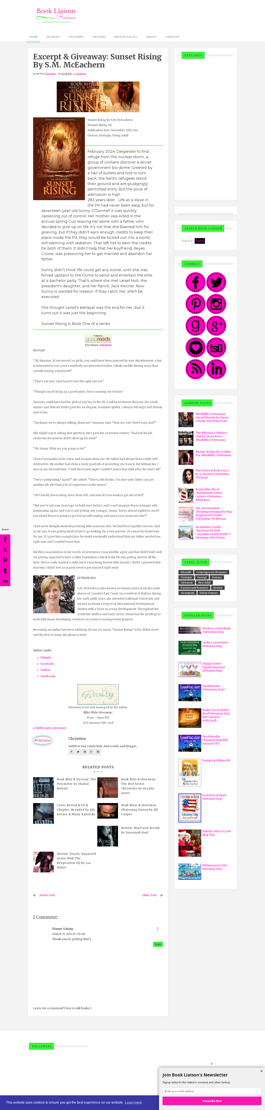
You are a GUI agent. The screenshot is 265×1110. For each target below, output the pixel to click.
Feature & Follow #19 (216, 760)
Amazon (105, 345)
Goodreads (47, 676)
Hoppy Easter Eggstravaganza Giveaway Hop (213, 667)
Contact (172, 36)
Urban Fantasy (209, 592)
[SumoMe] (5, 581)
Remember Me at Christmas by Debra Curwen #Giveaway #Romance (208, 495)
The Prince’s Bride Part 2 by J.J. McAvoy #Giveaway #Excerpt (212, 474)
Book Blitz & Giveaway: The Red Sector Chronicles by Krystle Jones (138, 786)
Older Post (149, 895)
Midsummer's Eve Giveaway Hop (214, 867)
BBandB (186, 572)
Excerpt (202, 577)
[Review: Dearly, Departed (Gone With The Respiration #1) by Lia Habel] (43, 862)
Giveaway (187, 582)
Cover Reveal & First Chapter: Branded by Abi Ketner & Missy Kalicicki (76, 809)
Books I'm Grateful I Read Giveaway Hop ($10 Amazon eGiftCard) (216, 715)
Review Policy (125, 36)
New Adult (204, 582)
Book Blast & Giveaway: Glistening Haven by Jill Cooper (139, 809)
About (151, 36)
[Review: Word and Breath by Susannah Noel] (107, 836)
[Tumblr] (5, 570)
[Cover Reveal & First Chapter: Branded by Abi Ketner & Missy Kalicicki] (43, 813)
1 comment (79, 73)
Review (217, 587)
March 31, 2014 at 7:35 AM (68, 934)
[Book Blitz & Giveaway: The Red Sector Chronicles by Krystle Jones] (107, 787)
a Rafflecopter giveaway (49, 728)
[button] (212, 1075)
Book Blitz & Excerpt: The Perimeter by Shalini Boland (76, 784)
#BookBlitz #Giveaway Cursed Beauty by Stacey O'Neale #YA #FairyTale (212, 417)
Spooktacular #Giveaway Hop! (213, 687)
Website (45, 657)
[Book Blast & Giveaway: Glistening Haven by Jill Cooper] (107, 811)
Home (33, 36)
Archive (99, 36)
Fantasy (217, 577)
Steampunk (187, 592)
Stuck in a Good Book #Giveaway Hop (216, 630)
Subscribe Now (212, 1101)
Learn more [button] (133, 1102)
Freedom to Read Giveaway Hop (214, 797)
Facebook (46, 664)
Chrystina (50, 73)
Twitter (45, 670)
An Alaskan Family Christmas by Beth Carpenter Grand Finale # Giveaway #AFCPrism (213, 532)
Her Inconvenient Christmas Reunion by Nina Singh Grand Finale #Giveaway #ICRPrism (213, 513)
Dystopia (186, 577)
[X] (5, 550)
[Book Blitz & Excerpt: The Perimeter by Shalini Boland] (43, 787)
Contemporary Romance (211, 572)
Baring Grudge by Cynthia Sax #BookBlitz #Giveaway (213, 453)
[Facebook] (5, 539)
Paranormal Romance (194, 587)
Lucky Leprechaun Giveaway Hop (215, 644)
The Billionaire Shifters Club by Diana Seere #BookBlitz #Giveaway (211, 436)
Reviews (53, 36)
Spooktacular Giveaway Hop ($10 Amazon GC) (215, 740)
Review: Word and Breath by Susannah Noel (140, 830)
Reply (158, 944)
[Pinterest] (5, 560)
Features (76, 36)
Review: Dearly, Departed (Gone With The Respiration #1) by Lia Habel (76, 860)
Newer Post (47, 895)
